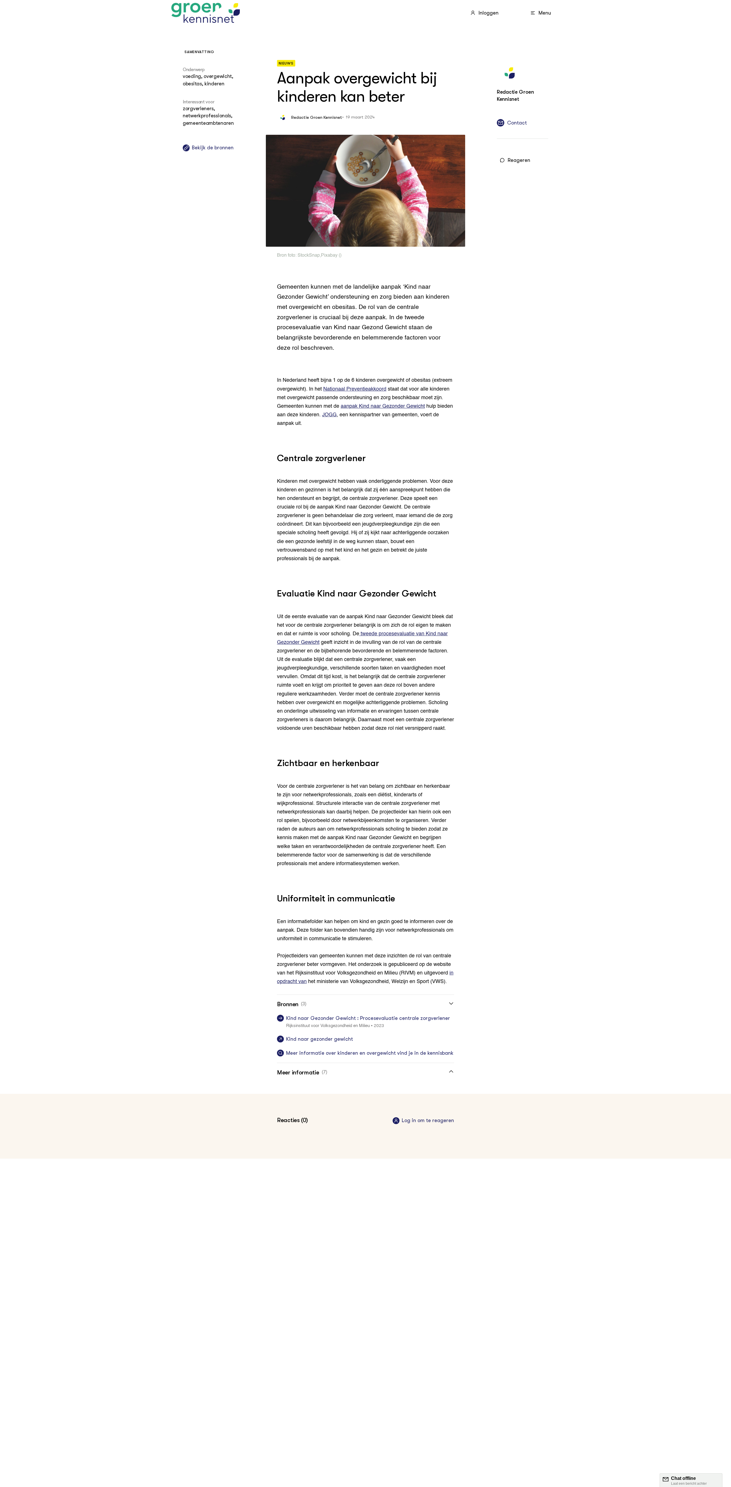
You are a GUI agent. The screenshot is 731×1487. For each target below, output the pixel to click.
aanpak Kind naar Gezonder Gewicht (383, 406)
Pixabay (329, 255)
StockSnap (309, 255)
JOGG (329, 414)
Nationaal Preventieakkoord (354, 389)
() (340, 255)
